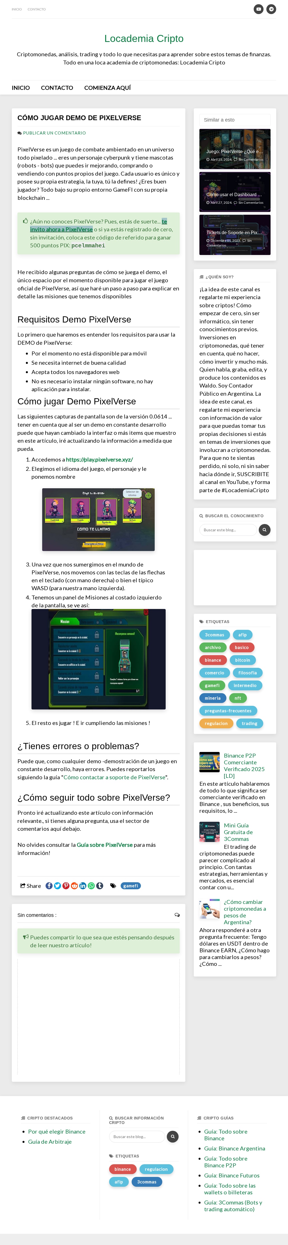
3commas (214, 634)
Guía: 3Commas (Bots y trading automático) (233, 1205)
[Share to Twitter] (57, 885)
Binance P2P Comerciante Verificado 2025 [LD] (244, 765)
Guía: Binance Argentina (234, 1148)
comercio (214, 672)
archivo (213, 647)
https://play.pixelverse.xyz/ (99, 459)
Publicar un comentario (54, 132)
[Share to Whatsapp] (91, 885)
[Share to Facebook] (49, 885)
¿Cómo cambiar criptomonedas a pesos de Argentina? (245, 911)
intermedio (245, 685)
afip (242, 634)
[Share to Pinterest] (65, 885)
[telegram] (271, 9)
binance (213, 659)
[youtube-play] (259, 9)
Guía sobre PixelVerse (105, 844)
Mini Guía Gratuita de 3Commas (238, 832)
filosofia (247, 672)
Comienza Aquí (107, 87)
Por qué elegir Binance (57, 1131)
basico (242, 647)
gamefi (130, 885)
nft (238, 697)
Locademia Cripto (144, 38)
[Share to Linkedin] (82, 885)
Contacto (37, 9)
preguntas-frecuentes (228, 710)
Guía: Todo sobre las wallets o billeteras (230, 1188)
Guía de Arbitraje (50, 1141)
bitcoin (242, 659)
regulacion (216, 723)
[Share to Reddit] (74, 885)
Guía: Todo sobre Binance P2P (226, 1161)
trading (250, 723)
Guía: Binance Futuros (232, 1175)
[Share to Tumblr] (99, 885)
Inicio (17, 9)
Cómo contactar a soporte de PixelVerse (114, 777)
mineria (213, 697)
